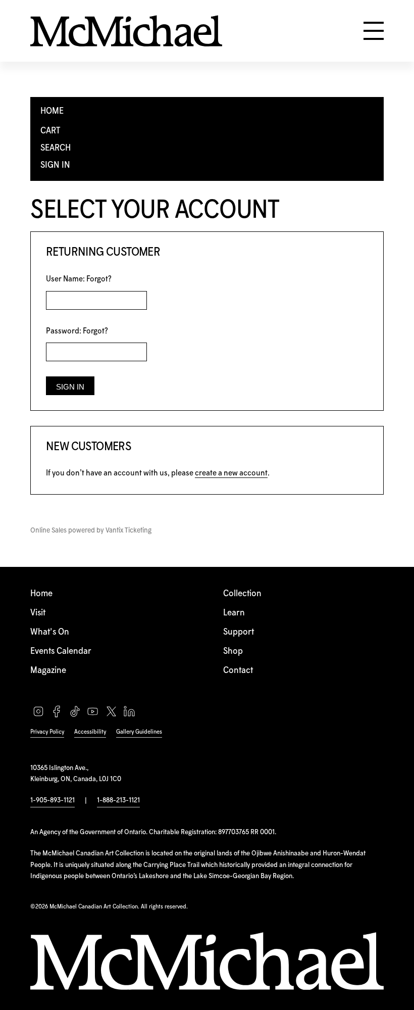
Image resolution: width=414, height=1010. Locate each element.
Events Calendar (60, 651)
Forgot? (99, 279)
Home (41, 594)
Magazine (48, 670)
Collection (242, 594)
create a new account (231, 473)
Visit (37, 613)
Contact (238, 670)
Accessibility (90, 732)
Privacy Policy (47, 732)
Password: (77, 331)
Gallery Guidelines (139, 732)
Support (238, 632)
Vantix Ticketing (128, 530)
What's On (49, 632)
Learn (234, 613)
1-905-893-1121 (52, 800)
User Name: (79, 279)
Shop (233, 651)
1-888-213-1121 (118, 800)
